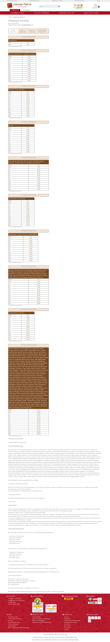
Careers (66, 629)
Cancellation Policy (14, 622)
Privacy (10, 620)
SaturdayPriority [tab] (42, 31)
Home (10, 17)
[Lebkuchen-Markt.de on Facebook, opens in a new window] (89, 617)
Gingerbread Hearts (17, 13)
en (99, 0)
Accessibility (12, 626)
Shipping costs (13, 617)
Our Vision (67, 626)
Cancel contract (13, 624)
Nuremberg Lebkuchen (66, 13)
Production (67, 618)
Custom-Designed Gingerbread (42, 622)
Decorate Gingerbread (41, 13)
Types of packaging (38, 620)
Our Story (67, 624)
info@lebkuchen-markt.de (16, 600)
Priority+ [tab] (32, 31)
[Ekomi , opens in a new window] (37, 605)
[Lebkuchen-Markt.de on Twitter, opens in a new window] (96, 617)
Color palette (36, 617)
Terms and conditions (15, 618)
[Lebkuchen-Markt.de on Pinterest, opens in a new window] (99, 617)
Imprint (66, 617)
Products (15, 10)
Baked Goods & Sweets (91, 13)
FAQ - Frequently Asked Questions (19, 627)
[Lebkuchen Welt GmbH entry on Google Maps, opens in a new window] (51, 606)
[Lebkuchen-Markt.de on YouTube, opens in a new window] (89, 621)
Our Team (67, 627)
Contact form (12, 602)
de (97, 0)
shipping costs (64, 634)
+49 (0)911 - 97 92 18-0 (14, 598)
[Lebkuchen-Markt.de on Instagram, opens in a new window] (92, 617)
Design (26, 10)
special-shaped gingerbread (41, 618)
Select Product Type (14, 25)
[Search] (58, 6)
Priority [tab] (22, 31)
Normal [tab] (13, 31)
